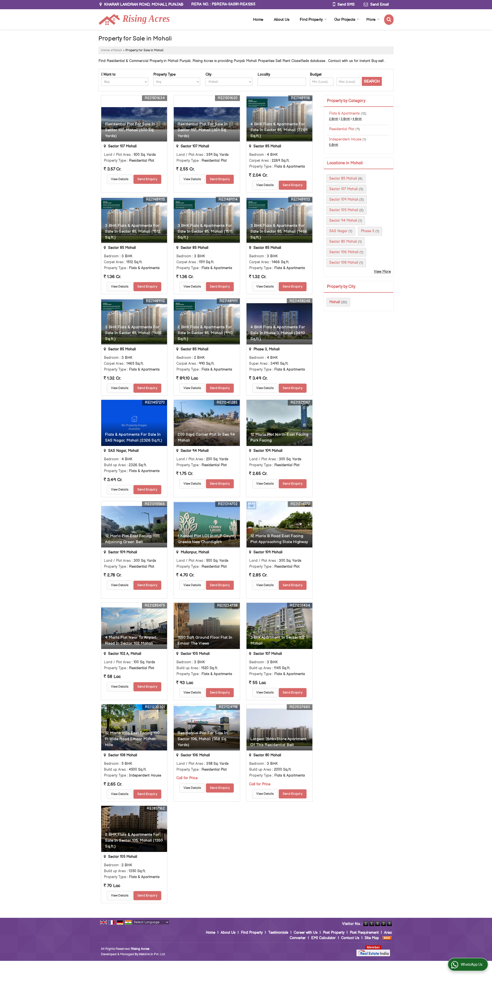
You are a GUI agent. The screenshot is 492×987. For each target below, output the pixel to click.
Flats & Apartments (344, 113)
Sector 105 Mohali (343, 210)
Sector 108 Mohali (343, 262)
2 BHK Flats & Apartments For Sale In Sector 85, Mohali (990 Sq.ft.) (205, 333)
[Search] (389, 19)
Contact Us (350, 938)
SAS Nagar (338, 231)
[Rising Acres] (134, 19)
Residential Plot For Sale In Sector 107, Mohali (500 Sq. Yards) (130, 130)
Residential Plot (341, 129)
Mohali (117, 50)
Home (258, 19)
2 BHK (333, 119)
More (371, 19)
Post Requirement (364, 932)
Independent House (345, 139)
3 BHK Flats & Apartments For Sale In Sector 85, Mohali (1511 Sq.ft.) (205, 231)
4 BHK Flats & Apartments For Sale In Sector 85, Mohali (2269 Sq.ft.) (279, 130)
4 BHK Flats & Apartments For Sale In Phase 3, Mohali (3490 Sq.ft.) (277, 333)
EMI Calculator (323, 938)
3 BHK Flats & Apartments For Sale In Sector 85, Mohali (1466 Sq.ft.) (278, 231)
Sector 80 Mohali (343, 241)
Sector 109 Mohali (343, 199)
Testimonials (278, 932)
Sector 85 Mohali (343, 178)
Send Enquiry (147, 179)
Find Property (311, 19)
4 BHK (357, 119)
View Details (119, 179)
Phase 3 (367, 231)
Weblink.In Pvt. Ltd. (152, 954)
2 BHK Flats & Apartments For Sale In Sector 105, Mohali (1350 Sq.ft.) (134, 840)
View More (382, 271)
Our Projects (344, 19)
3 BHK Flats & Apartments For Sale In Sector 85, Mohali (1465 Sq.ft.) (133, 333)
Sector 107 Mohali (343, 189)
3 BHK (345, 119)
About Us (281, 19)
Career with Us (305, 932)
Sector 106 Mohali (343, 252)
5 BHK (333, 145)
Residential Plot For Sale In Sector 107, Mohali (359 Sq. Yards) (203, 130)
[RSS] (387, 938)
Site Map (372, 938)
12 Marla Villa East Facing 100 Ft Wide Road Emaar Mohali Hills (132, 739)
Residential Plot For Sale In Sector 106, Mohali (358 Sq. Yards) (203, 739)
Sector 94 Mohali (343, 220)
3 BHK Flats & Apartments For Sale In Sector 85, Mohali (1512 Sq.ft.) (132, 231)
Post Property (333, 932)
